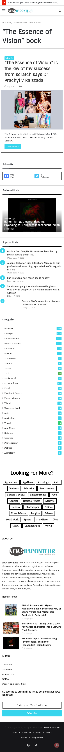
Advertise (7, 669)
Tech (6, 373)
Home (7, 22)
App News (9, 428)
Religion (8, 433)
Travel (7, 423)
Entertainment (11, 338)
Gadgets (8, 438)
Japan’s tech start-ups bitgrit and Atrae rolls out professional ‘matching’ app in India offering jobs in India (34, 266)
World (7, 403)
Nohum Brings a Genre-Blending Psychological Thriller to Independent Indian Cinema (32, 225)
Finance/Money (12, 398)
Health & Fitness (12, 343)
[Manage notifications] (56, 745)
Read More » (13, 146)
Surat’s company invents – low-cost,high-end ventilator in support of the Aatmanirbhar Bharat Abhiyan (33, 289)
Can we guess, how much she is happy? (28, 278)
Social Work (10, 378)
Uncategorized (12, 408)
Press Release (11, 383)
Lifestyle (9, 58)
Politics (8, 448)
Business (8, 328)
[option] (32, 215)
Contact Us (8, 674)
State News (10, 358)
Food (7, 388)
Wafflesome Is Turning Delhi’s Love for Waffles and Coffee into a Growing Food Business (42, 627)
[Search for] (60, 11)
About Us (7, 664)
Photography (11, 443)
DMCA (5, 679)
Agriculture (10, 418)
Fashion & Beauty (13, 393)
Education (9, 348)
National (8, 353)
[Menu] (3, 11)
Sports (7, 368)
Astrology (9, 453)
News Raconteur (10, 562)
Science (8, 363)
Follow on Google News (14, 684)
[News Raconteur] (20, 10)
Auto (6, 413)
